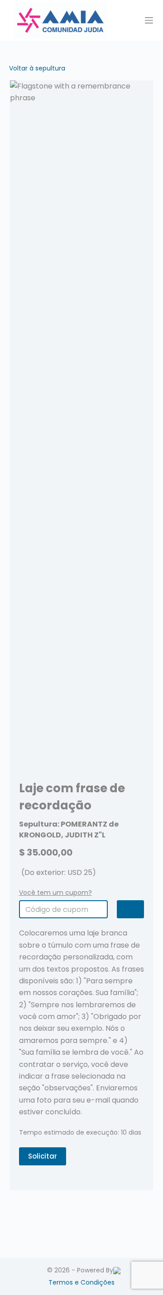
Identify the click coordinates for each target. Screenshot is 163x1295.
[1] (130, 909)
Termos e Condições (81, 1282)
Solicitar (42, 1156)
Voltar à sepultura (37, 68)
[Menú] (149, 20)
